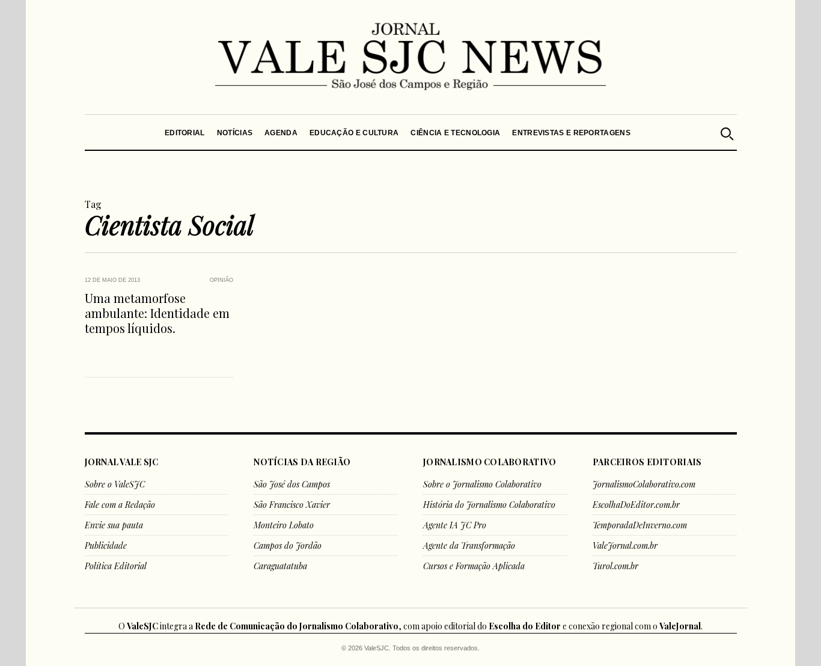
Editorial (185, 133)
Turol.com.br (615, 566)
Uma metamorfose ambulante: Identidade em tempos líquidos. (157, 313)
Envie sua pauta (114, 525)
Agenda (281, 133)
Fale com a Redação (120, 504)
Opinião (221, 280)
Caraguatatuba (280, 566)
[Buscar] (726, 132)
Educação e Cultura (354, 133)
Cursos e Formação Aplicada (474, 566)
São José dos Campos (292, 484)
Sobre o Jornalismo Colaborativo (482, 484)
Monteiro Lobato (284, 525)
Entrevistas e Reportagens (571, 133)
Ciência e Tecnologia (455, 133)
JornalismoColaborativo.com (644, 484)
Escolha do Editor (525, 626)
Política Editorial (116, 566)
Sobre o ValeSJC (115, 484)
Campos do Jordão (288, 545)
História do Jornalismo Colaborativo (489, 504)
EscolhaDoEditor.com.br (636, 504)
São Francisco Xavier (292, 504)
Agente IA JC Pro (454, 525)
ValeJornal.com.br (625, 545)
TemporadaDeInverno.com (640, 525)
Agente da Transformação (469, 545)
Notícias (234, 133)
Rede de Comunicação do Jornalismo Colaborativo (296, 626)
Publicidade (106, 545)
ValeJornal (680, 626)
